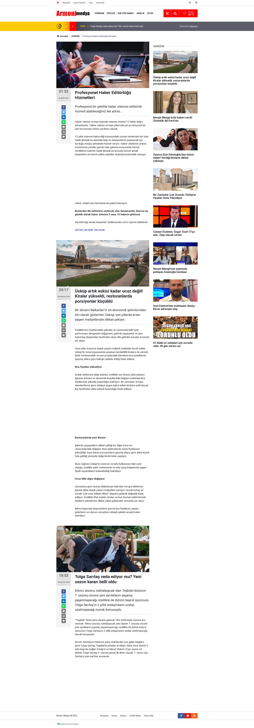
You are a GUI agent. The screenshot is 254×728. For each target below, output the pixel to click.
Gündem (99, 13)
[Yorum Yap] (64, 137)
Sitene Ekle (100, 3)
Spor (150, 13)
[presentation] (66, 26)
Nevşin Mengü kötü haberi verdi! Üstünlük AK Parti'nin (115, 26)
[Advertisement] (112, 179)
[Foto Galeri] (196, 2)
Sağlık (140, 13)
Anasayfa (104, 716)
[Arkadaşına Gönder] (64, 127)
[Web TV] (189, 2)
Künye (114, 716)
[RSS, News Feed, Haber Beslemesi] (194, 715)
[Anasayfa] (57, 3)
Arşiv (91, 3)
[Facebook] (64, 107)
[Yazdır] (64, 132)
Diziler (111, 13)
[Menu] (167, 13)
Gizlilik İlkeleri (135, 716)
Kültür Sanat (126, 13)
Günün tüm (189, 26)
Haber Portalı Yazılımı (70, 724)
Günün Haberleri (79, 3)
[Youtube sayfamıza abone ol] (187, 715)
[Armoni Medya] (72, 13)
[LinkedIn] (64, 117)
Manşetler (66, 3)
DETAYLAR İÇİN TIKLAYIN (90, 230)
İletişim (123, 716)
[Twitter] (64, 112)
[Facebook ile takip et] (181, 715)
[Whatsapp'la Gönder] (64, 122)
